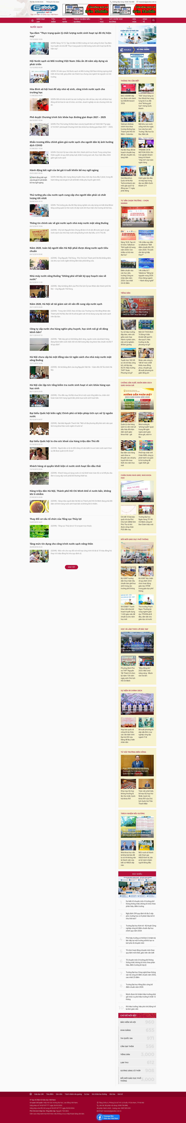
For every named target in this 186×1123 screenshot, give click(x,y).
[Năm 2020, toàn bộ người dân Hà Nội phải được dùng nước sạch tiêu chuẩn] (39, 263)
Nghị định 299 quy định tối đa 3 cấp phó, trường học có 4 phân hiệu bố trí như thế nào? (140, 916)
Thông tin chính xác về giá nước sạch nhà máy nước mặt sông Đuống (69, 223)
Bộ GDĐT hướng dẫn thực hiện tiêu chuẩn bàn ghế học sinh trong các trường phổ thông (128, 583)
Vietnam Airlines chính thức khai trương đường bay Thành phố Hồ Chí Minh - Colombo (128, 129)
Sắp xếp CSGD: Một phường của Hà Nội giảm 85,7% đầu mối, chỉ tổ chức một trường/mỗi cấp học (137, 558)
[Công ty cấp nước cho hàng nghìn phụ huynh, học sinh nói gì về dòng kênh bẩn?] (39, 344)
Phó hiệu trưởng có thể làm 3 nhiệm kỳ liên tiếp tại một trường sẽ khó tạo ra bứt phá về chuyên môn (141, 940)
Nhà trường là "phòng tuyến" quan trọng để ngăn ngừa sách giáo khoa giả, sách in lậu (146, 430)
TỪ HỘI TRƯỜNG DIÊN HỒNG (133, 752)
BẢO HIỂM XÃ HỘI (128, 1022)
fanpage (108, 1117)
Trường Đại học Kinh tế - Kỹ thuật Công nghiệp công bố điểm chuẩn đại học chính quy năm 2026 (141, 928)
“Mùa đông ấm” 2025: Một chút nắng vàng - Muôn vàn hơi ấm (146, 672)
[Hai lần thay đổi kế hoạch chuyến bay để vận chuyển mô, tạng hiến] (128, 143)
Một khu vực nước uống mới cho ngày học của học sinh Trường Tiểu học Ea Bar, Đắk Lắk (146, 129)
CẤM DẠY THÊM (127, 1046)
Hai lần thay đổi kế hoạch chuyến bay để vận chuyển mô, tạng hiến (128, 154)
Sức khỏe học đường (116, 20)
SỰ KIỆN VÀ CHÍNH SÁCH (131, 690)
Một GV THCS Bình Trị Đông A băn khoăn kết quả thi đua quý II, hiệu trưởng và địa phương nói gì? (146, 338)
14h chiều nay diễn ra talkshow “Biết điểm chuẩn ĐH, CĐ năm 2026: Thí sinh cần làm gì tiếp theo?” (146, 248)
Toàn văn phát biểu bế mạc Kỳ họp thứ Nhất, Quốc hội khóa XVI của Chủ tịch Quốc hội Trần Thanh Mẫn (146, 797)
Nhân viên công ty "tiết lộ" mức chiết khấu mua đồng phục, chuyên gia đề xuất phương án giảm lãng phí (146, 366)
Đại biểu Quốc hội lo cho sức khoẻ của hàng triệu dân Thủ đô (64, 441)
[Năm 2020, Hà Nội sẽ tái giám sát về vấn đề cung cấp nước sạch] (39, 316)
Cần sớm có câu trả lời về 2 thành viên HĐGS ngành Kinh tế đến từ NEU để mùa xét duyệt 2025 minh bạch (137, 832)
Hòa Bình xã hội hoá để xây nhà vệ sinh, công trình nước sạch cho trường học (67, 91)
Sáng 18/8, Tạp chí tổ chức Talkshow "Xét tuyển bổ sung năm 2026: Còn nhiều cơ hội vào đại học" (128, 248)
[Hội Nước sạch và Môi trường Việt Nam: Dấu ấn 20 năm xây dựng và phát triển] (39, 76)
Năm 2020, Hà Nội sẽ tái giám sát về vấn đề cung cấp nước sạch (66, 303)
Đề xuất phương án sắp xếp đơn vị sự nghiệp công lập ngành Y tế (146, 733)
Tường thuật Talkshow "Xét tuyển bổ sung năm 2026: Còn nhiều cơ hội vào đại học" (137, 222)
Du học (102, 20)
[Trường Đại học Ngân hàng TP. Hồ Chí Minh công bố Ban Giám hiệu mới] (146, 510)
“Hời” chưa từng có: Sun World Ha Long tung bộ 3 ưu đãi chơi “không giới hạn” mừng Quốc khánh (146, 102)
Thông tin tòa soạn (52, 2)
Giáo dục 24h (40, 20)
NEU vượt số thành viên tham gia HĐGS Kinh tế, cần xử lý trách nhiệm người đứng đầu (146, 857)
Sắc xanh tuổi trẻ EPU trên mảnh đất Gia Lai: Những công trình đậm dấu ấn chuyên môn (137, 648)
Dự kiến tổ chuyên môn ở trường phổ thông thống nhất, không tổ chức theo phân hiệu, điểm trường (141, 903)
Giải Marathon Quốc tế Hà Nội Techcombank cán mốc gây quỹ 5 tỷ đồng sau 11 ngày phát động (128, 184)
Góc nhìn (64, 20)
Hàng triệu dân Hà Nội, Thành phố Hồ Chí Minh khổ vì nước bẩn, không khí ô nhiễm (70, 492)
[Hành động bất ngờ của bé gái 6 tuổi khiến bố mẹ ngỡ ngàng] (39, 182)
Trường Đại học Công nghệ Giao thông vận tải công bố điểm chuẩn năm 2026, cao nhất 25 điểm (141, 974)
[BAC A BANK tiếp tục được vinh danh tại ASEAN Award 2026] (128, 89)
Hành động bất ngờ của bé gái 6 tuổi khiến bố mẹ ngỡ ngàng (64, 170)
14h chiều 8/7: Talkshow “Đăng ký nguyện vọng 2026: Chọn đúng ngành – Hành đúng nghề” (146, 275)
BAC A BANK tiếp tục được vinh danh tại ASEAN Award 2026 (128, 100)
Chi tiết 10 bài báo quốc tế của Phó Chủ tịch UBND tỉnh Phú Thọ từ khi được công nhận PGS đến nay (128, 523)
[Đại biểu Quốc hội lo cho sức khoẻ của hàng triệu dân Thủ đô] (39, 453)
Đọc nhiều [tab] (137, 874)
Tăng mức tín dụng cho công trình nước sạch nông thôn (61, 543)
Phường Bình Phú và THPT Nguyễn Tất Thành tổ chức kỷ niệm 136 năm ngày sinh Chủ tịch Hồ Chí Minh (128, 674)
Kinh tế (145, 20)
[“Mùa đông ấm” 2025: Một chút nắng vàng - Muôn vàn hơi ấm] (146, 661)
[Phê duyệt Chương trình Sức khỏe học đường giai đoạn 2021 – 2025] (39, 129)
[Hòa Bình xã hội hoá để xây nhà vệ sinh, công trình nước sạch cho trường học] (39, 104)
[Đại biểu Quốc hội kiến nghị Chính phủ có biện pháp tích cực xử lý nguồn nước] (39, 428)
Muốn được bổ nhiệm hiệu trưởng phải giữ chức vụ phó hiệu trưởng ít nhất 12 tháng (141, 996)
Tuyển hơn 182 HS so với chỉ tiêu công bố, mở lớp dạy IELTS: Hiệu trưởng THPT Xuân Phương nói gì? (128, 366)
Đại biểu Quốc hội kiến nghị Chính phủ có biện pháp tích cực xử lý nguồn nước (71, 415)
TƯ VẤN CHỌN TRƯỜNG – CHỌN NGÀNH (135, 201)
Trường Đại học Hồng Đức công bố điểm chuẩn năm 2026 (139, 986)
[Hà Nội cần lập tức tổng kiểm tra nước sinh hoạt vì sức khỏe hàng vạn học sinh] (39, 400)
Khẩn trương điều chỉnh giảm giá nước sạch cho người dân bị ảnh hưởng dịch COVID (71, 143)
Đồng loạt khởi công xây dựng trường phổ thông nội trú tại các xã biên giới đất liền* (136, 709)
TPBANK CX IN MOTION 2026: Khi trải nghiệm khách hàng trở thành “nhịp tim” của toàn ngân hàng (146, 156)
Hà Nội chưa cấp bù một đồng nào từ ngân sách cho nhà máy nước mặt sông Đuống (70, 358)
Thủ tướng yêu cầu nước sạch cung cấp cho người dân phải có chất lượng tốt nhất (68, 196)
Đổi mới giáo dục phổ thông (134, 539)
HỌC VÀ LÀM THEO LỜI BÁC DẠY (134, 629)
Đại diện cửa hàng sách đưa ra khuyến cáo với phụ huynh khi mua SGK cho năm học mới (128, 459)
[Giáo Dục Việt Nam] (44, 10)
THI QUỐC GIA (126, 1038)
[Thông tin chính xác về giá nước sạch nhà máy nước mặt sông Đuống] (39, 235)
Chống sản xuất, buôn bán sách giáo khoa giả (136, 383)
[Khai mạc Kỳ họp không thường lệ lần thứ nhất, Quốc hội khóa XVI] (128, 784)
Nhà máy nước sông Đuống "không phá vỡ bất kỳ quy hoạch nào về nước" (68, 277)
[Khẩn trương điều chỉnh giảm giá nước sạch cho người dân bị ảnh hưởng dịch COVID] (39, 157)
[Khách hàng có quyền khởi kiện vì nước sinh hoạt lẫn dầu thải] (39, 478)
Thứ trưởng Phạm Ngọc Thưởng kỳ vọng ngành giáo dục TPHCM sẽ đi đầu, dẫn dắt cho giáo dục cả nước (146, 613)
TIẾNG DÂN (125, 293)
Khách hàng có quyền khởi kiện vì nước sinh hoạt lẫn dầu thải (65, 466)
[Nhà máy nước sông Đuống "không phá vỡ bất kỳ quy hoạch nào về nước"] (39, 291)
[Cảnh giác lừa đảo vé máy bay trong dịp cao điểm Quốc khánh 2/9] (146, 171)
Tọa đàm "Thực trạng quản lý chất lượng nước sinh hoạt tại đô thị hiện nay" (70, 34)
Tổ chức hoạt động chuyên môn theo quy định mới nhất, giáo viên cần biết (140, 951)
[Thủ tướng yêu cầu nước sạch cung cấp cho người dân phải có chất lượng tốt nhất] (39, 210)
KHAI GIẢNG (125, 1030)
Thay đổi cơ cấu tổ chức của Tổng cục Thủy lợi (56, 518)
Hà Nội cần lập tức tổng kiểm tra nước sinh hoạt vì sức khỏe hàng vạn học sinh (70, 386)
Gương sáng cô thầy (130, 1070)
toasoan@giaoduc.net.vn (147, 2)
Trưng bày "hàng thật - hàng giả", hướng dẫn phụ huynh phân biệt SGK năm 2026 (137, 404)
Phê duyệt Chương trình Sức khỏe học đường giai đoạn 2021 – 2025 (68, 117)
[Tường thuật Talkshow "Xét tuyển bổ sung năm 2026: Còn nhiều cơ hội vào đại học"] (137, 216)
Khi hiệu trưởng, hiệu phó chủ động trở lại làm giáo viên (141, 1007)
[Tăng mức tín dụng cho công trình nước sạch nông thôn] (39, 556)
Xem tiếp (71, 567)
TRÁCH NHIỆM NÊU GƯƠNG (133, 813)
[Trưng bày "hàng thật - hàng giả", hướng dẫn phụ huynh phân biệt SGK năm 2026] (137, 399)
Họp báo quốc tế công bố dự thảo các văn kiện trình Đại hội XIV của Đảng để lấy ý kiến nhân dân (128, 736)
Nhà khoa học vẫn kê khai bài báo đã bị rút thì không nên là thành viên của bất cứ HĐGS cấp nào (128, 858)
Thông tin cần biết (130, 81)
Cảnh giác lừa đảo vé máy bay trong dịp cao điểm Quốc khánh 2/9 (146, 182)
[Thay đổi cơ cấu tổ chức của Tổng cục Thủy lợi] (39, 531)
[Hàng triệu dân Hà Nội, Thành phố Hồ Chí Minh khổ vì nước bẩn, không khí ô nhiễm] (39, 506)
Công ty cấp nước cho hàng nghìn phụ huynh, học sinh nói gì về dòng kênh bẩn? (69, 330)
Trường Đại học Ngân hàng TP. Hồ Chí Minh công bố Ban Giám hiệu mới (146, 521)
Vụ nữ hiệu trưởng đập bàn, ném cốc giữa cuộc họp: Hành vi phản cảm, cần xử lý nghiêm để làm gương (128, 338)
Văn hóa (134, 20)
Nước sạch (36, 27)
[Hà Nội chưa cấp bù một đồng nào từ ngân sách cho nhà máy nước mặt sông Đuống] (39, 372)
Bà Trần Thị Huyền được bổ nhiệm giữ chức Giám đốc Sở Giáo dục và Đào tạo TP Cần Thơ (136, 497)
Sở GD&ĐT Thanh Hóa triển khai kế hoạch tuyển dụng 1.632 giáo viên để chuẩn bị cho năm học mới (128, 613)
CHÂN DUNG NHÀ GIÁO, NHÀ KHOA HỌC (136, 476)
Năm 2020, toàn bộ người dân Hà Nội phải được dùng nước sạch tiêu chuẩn (69, 249)
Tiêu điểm (53, 20)
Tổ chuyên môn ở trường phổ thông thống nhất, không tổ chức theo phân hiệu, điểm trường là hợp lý (140, 962)
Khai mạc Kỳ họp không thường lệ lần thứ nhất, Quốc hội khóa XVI (128, 795)
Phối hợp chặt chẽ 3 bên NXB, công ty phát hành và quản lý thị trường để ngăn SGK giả (146, 458)
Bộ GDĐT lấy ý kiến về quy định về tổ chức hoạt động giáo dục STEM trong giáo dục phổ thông (146, 584)
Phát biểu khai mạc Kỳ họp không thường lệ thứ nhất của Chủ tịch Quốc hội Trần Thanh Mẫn (136, 771)
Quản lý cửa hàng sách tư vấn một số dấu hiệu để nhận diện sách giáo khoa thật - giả (128, 429)
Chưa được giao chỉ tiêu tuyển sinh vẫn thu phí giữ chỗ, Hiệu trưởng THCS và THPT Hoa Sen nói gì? (136, 312)
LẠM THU (124, 1062)
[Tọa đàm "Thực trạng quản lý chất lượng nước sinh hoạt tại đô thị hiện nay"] (39, 48)
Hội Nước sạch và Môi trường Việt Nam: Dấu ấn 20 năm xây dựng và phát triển (69, 62)
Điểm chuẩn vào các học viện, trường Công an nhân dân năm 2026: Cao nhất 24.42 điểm (127, 276)
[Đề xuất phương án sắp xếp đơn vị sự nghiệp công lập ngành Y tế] (146, 722)
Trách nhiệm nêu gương (82, 20)
